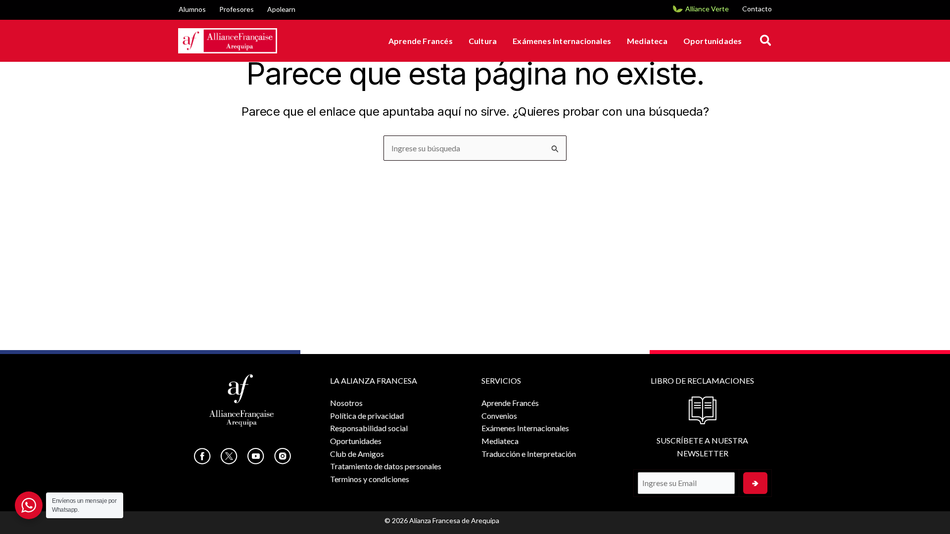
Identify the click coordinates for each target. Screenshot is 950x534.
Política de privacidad (367, 415)
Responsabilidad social (369, 428)
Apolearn (281, 9)
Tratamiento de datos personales (385, 466)
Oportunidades (712, 40)
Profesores (236, 9)
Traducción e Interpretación (528, 453)
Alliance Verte (707, 8)
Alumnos (192, 9)
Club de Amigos (357, 453)
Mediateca (647, 40)
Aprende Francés (420, 40)
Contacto (757, 8)
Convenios (499, 415)
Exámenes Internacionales (562, 40)
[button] (766, 41)
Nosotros (346, 402)
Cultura (483, 40)
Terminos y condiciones (369, 479)
